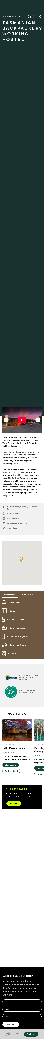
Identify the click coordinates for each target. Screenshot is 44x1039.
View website (10, 765)
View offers (13, 803)
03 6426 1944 (13, 513)
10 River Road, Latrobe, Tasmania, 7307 (22, 507)
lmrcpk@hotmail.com (17, 523)
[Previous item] (6, 419)
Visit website (13, 518)
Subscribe (9, 1024)
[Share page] (40, 16)
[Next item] (37, 419)
